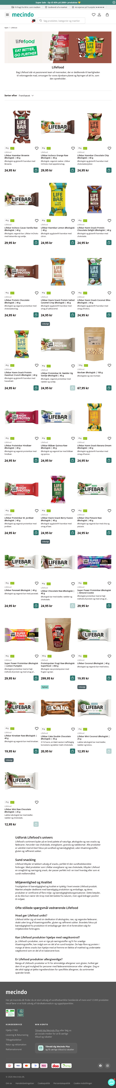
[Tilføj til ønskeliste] (37, 148)
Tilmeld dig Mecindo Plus (47, 1030)
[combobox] (61, 21)
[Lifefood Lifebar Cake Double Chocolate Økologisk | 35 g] (58, 708)
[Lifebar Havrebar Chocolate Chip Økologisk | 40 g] (94, 127)
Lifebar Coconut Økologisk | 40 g (93, 663)
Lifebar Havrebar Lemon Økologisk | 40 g (58, 229)
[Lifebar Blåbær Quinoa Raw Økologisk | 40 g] (58, 417)
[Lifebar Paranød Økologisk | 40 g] (22, 562)
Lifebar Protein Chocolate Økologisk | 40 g (17, 301)
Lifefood (14, 28)
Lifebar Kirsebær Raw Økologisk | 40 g (21, 737)
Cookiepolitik (44, 1083)
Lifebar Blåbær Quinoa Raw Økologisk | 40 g (54, 446)
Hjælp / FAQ (12, 1030)
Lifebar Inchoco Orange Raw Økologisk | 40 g (54, 156)
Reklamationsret (14, 1049)
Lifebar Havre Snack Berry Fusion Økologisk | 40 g (57, 519)
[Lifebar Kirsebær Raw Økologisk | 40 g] (22, 707)
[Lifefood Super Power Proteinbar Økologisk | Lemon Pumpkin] (22, 635)
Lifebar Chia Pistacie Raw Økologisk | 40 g (89, 519)
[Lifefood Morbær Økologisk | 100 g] (94, 344)
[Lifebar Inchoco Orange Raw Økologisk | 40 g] (58, 127)
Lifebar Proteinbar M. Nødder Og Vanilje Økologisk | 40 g (57, 374)
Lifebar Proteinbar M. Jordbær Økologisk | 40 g (19, 519)
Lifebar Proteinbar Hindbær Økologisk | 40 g (18, 446)
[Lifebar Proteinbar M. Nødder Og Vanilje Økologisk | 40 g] (58, 345)
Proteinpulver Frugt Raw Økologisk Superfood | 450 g (58, 664)
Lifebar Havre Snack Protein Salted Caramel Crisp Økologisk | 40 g (58, 301)
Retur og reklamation (16, 1044)
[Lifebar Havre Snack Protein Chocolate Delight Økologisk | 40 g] (94, 199)
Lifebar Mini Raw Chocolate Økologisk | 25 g (18, 810)
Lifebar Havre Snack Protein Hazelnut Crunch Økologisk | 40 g (21, 373)
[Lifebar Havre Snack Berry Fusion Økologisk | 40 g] (58, 490)
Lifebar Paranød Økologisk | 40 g (20, 590)
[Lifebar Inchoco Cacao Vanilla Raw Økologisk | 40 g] (22, 199)
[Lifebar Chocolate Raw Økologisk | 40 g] (58, 563)
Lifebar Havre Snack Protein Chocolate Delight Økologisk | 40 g (94, 229)
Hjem (6, 28)
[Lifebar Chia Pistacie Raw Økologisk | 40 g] (94, 490)
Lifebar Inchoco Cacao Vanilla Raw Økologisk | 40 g (21, 229)
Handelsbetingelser (25, 1083)
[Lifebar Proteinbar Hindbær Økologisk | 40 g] (22, 417)
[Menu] (7, 15)
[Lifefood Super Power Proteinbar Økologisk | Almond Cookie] (94, 562)
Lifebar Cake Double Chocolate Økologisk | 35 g (56, 737)
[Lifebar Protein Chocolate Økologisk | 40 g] (22, 272)
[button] (107, 14)
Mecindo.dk (18, 1077)
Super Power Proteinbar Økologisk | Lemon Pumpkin (21, 664)
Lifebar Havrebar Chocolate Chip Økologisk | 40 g (93, 156)
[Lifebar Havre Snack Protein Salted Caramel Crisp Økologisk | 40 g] (58, 272)
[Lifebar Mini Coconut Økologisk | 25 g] (94, 708)
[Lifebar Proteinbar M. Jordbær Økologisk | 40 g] (22, 490)
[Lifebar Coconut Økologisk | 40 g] (94, 635)
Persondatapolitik (61, 1083)
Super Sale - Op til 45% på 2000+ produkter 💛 (58, 2)
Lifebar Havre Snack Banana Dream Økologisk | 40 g (94, 446)
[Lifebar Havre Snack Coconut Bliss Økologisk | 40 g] (94, 272)
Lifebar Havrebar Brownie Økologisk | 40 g (17, 156)
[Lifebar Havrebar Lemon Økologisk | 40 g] (58, 199)
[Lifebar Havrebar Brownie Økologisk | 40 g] (22, 127)
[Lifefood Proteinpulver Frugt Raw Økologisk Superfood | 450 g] (58, 635)
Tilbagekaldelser (14, 1039)
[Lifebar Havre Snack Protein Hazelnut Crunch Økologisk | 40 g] (22, 344)
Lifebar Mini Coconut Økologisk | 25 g (93, 737)
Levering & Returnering (17, 1035)
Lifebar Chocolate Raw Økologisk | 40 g (57, 592)
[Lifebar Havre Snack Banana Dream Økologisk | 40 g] (94, 417)
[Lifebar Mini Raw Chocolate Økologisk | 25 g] (22, 781)
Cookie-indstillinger (83, 1083)
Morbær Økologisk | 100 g (90, 372)
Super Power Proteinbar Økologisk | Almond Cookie (94, 591)
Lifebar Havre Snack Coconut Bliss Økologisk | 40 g (93, 301)
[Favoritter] (93, 14)
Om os (9, 1083)
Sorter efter (11, 95)
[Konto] (99, 14)
